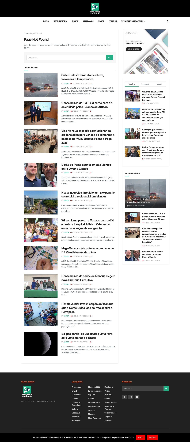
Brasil (75, 21)
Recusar (152, 437)
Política (113, 21)
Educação (76, 420)
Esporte (91, 394)
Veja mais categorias (132, 21)
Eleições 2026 (94, 387)
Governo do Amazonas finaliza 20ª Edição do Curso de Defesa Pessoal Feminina (153, 95)
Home (26, 33)
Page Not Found (36, 33)
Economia (76, 416)
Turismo (108, 420)
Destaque (76, 412)
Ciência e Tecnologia (77, 403)
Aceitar (140, 437)
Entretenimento (95, 391)
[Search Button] (109, 57)
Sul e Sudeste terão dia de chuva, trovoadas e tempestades (82, 77)
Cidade (101, 21)
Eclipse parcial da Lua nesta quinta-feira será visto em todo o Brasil (86, 336)
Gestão (91, 398)
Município (108, 387)
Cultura (75, 409)
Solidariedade (110, 412)
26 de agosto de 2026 (80, 316)
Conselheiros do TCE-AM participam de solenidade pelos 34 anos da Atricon (86, 105)
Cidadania (76, 394)
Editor (66, 83)
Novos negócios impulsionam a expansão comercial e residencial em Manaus (88, 194)
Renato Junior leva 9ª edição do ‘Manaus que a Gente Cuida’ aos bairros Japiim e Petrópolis (87, 308)
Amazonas (88, 21)
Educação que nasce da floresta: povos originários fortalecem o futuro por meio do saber (154, 133)
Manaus (91, 414)
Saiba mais (129, 437)
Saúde (107, 398)
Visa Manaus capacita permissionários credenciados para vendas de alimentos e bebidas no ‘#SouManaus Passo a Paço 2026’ (87, 137)
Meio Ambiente (94, 418)
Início (46, 21)
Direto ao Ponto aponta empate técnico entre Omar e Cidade (86, 167)
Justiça (91, 410)
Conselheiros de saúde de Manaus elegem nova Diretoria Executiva (88, 278)
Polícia (107, 391)
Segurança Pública (109, 407)
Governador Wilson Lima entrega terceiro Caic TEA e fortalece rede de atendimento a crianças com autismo (153, 114)
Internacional (60, 21)
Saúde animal (110, 402)
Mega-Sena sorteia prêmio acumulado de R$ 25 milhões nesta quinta (87, 250)
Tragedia (108, 416)
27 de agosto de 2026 (80, 83)
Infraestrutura (94, 402)
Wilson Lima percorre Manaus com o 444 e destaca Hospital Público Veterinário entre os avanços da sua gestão (87, 224)
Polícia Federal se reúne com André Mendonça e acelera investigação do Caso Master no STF (153, 151)
